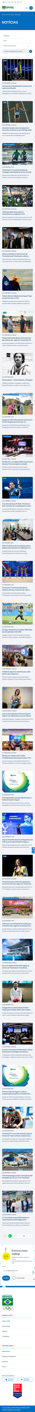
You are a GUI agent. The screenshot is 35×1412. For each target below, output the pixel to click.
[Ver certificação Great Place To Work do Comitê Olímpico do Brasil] (17, 1391)
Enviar (6, 1278)
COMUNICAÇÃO (10, 14)
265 (24, 1236)
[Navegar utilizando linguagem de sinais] (33, 848)
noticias (17, 14)
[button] (26, 8)
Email (3, 1266)
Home (3, 14)
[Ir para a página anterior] (5, 1235)
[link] (3, 2)
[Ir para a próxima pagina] (30, 1236)
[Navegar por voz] (33, 851)
